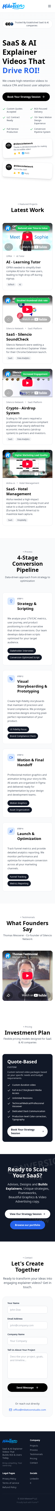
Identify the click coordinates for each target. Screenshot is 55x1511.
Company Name (15, 1334)
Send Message (25, 1387)
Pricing (33, 1458)
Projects (34, 1445)
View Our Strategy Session (26, 1214)
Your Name (13, 1303)
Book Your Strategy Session (24, 96)
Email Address (14, 1318)
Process (34, 1449)
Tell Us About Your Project (21, 1349)
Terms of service (10, 1482)
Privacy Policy (9, 1478)
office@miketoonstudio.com (29, 1409)
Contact (34, 1462)
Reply (27, 153)
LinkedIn (34, 1478)
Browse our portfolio (27, 1225)
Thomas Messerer (13, 935)
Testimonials (36, 1454)
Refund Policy (9, 1487)
